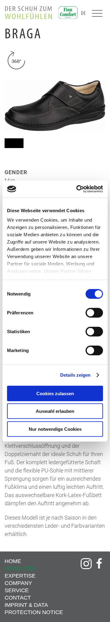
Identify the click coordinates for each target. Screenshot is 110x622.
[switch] (94, 312)
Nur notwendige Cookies (55, 428)
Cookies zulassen (55, 393)
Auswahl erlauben (55, 411)
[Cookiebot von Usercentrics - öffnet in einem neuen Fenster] (77, 189)
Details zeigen (75, 375)
